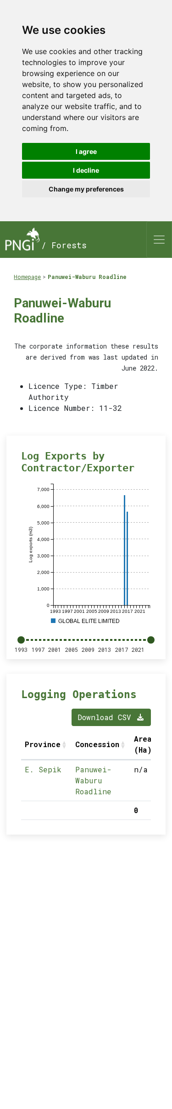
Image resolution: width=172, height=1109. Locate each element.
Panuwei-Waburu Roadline (87, 276)
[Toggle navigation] (159, 239)
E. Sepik (43, 769)
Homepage (27, 276)
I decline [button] (86, 170)
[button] (65, 744)
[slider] (21, 640)
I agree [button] (86, 151)
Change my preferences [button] (86, 189)
